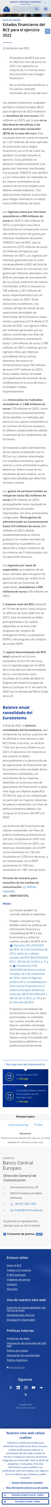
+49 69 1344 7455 (25, 1204)
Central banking (18, 1125)
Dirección (12, 1289)
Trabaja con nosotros (19, 1270)
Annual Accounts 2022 (27, 1077)
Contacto (12, 1284)
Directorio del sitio (17, 1367)
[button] (45, 3)
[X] (10, 1387)
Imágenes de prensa (18, 1280)
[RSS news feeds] (26, 1394)
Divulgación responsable (21, 1320)
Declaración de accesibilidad (23, 1355)
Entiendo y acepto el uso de (28, 1495)
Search (36, 8)
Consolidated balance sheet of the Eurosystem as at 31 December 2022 (31, 1096)
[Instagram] (26, 1387)
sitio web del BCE (23, 1002)
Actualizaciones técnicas (21, 1315)
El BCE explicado (16, 1275)
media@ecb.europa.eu (28, 1210)
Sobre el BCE (14, 1265)
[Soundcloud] (41, 1387)
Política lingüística (17, 1360)
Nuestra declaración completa (27, 1483)
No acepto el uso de (27, 1502)
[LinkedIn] (18, 1387)
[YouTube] (33, 1387)
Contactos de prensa (20, 1234)
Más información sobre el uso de (27, 1488)
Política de (17, 1351)
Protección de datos (18, 1338)
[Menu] (45, 9)
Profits (38, 1125)
